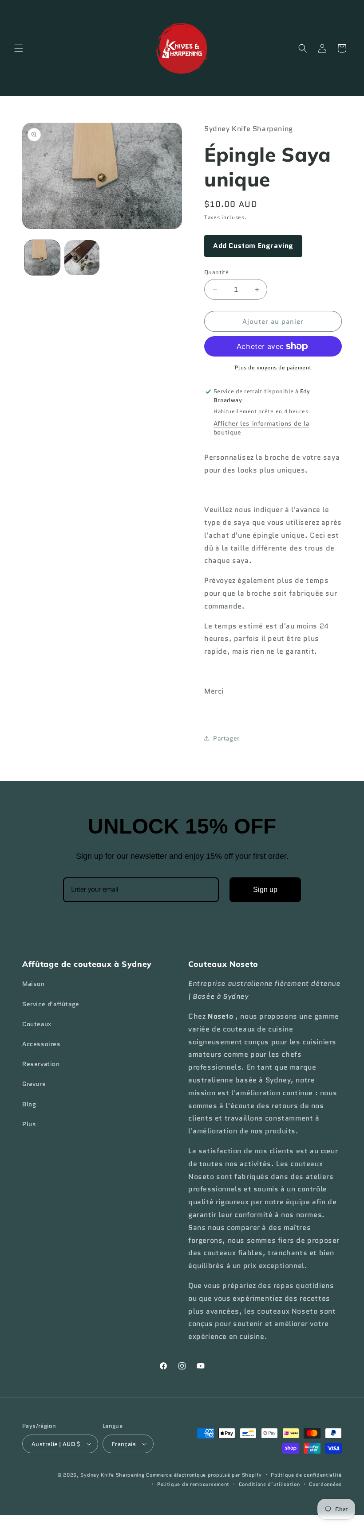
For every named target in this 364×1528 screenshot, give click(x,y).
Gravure (34, 1083)
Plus (29, 1124)
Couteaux (36, 1024)
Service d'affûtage (50, 1004)
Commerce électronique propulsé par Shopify (203, 1474)
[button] (18, 48)
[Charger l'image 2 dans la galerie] (82, 257)
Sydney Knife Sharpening (113, 1474)
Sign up (265, 889)
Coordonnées (325, 1484)
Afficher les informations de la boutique (261, 428)
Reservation (41, 1063)
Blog (29, 1104)
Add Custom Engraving (253, 245)
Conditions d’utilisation (269, 1484)
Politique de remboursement (193, 1484)
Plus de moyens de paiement (273, 367)
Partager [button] (226, 738)
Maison (33, 983)
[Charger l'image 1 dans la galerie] (42, 257)
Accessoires (41, 1043)
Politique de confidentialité (306, 1474)
